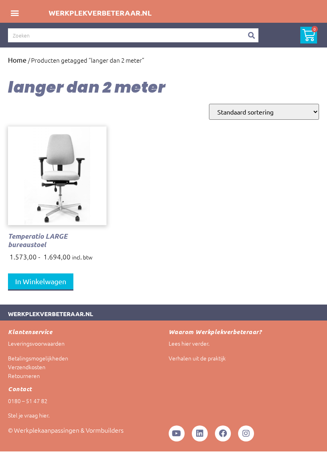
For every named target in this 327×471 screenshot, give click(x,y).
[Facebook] (223, 433)
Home (17, 59)
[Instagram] (246, 433)
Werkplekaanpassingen (46, 429)
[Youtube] (177, 433)
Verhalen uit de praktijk (197, 358)
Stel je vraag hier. (28, 415)
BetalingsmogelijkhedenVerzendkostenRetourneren (38, 367)
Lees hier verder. (189, 343)
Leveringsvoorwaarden (36, 343)
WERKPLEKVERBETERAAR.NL (100, 12)
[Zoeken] (251, 35)
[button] (14, 12)
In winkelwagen (40, 281)
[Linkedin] (200, 433)
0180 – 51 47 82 (27, 401)
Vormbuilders (105, 429)
